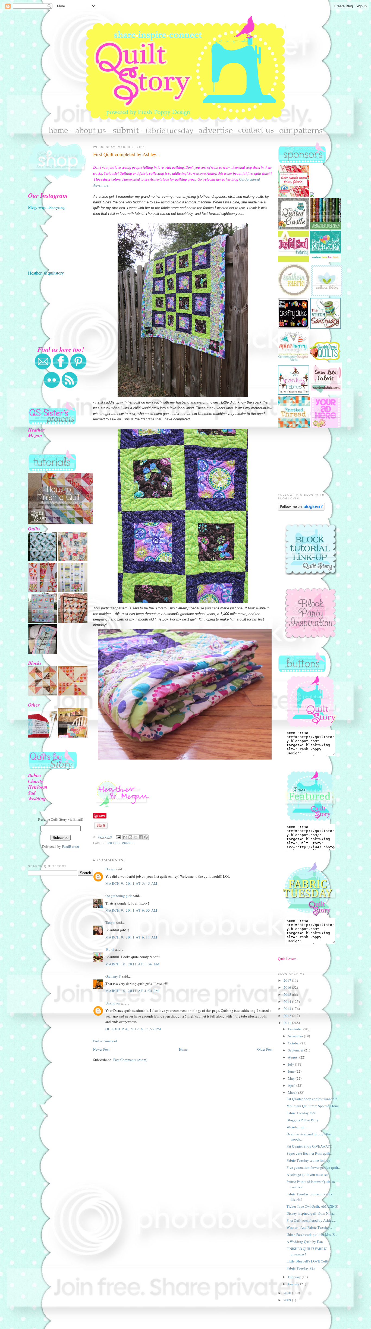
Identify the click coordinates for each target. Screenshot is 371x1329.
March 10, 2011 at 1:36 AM (132, 964)
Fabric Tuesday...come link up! (309, 1160)
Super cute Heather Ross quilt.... (310, 1153)
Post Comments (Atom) (130, 1059)
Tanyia (110, 922)
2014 (288, 1001)
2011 (288, 1022)
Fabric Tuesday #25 (301, 1268)
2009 (288, 1299)
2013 (288, 1008)
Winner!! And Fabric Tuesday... (309, 1227)
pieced (114, 843)
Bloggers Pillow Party (303, 1119)
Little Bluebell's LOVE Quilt (307, 1261)
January (294, 1283)
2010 (288, 1292)
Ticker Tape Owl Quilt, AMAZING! (312, 1206)
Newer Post (101, 1049)
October (294, 1043)
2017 (288, 980)
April (292, 1085)
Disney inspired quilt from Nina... (311, 1213)
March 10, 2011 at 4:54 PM (132, 990)
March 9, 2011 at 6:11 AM (131, 937)
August (293, 1057)
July (291, 1064)
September (296, 1050)
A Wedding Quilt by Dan (305, 1241)
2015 (288, 994)
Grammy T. (113, 976)
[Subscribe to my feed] (69, 387)
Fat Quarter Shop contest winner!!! (312, 1098)
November (296, 1036)
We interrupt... (297, 1127)
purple (128, 843)
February (295, 1276)
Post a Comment (105, 1040)
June (291, 1071)
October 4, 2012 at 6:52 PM (133, 1028)
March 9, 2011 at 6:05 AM (131, 910)
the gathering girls (118, 895)
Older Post (264, 1049)
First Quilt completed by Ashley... (126, 154)
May (291, 1078)
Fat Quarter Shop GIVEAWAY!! (309, 1146)
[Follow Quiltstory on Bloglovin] (301, 509)
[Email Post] (118, 837)
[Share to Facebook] (140, 837)
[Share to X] (135, 837)
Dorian (110, 869)
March (293, 1092)
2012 (288, 1015)
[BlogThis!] (130, 837)
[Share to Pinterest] (146, 837)
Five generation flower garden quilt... (314, 1167)
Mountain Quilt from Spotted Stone (313, 1105)
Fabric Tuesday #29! (301, 1112)
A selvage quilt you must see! (308, 1174)
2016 (288, 987)
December (295, 1028)
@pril (109, 949)
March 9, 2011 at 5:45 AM (131, 883)
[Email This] (125, 837)
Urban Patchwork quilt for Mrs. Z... (312, 1234)
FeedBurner (70, 846)
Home (183, 1049)
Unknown (112, 1003)
